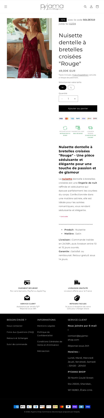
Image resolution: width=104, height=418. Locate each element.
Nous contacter (14, 326)
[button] (6, 7)
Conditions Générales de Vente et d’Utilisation (49, 343)
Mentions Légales (46, 326)
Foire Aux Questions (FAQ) (20, 332)
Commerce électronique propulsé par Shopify (61, 412)
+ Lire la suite (63, 216)
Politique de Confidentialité (44, 334)
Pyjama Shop (36, 412)
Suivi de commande (17, 344)
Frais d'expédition (80, 75)
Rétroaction (43, 351)
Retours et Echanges (17, 338)
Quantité (63, 93)
